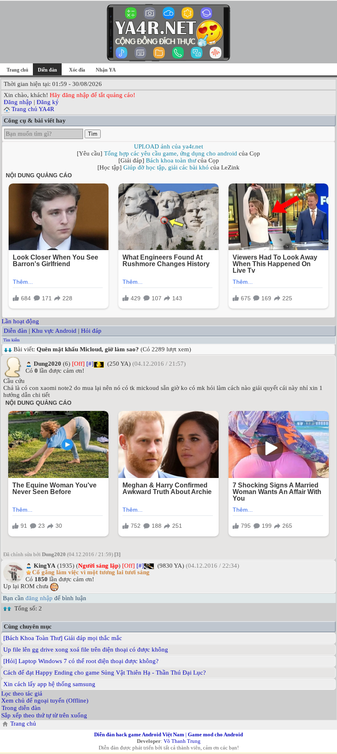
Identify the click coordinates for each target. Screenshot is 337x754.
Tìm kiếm (11, 340)
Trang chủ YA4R (33, 109)
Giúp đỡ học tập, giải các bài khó (166, 167)
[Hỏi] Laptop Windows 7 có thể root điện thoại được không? (81, 661)
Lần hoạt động (20, 321)
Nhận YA (106, 70)
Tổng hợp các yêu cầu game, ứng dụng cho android (170, 153)
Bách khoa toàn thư (171, 160)
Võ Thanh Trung (182, 741)
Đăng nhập (18, 102)
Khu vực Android (54, 330)
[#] (90, 363)
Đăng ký (48, 102)
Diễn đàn (15, 330)
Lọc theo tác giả (21, 693)
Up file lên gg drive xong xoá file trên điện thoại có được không (85, 649)
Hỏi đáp (91, 330)
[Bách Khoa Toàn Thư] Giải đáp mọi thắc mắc (62, 638)
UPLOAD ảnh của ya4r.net (168, 146)
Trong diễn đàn (21, 708)
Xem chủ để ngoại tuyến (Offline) (44, 700)
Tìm (92, 134)
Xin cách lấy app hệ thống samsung (49, 684)
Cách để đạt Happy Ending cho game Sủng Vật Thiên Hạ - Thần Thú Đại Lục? (104, 672)
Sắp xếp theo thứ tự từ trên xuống (44, 715)
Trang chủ (17, 70)
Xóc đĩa (77, 70)
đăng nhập (39, 598)
